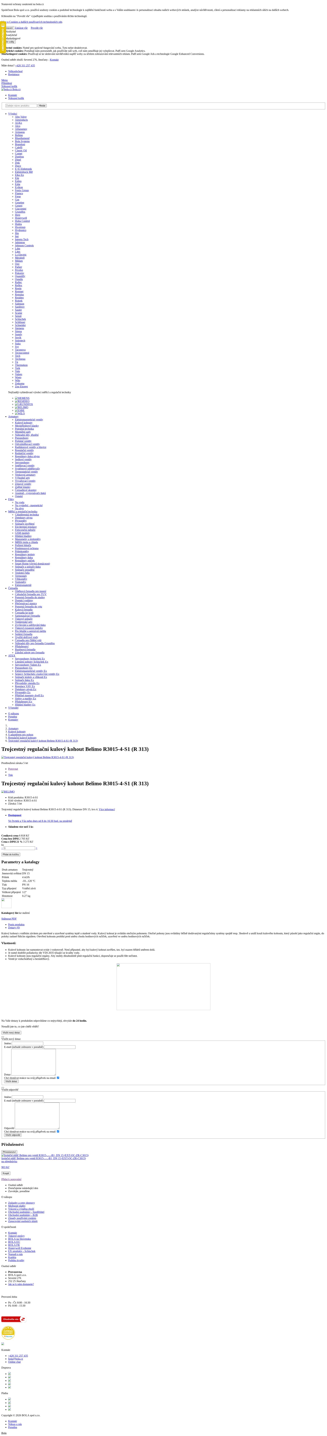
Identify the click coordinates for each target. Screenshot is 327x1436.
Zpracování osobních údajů (22, 1221)
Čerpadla (13, 588)
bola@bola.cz (15, 1358)
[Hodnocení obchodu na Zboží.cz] (14, 1321)
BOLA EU (14, 1241)
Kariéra (12, 1257)
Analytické (11, 35)
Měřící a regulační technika (22, 511)
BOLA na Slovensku (19, 1238)
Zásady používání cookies (22, 1218)
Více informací (107, 809)
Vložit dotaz (11, 1081)
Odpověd (9, 1128)
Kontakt (54, 59)
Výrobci (12, 113)
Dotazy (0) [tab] (14, 927)
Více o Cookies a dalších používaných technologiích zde (31, 21)
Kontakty (13, 719)
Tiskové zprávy (16, 1235)
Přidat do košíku (11, 854)
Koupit (6, 1173)
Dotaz (7, 1074)
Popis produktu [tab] (16, 924)
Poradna (12, 716)
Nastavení (8, 28)
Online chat (14, 1361)
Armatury (13, 416)
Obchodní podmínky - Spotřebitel (26, 1212)
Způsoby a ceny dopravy (21, 1202)
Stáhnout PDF (9, 918)
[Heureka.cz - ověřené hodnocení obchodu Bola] (8, 1338)
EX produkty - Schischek (21, 1251)
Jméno (7, 1043)
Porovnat (13, 768)
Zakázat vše (21, 27)
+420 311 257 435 (25, 65)
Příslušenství (9, 1152)
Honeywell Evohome (19, 1248)
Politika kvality (16, 1260)
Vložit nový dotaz (11, 1032)
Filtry (11, 499)
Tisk (10, 775)
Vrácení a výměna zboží (21, 1208)
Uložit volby (8, 42)
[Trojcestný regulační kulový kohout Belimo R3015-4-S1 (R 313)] (37, 757)
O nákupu (13, 713)
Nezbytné (10, 31)
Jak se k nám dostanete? (21, 1284)
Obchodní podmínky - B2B (23, 1215)
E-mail (7, 1046)
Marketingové (12, 38)
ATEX (11, 655)
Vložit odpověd (12, 1135)
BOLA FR (14, 1245)
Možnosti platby (17, 1205)
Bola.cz (16, 89)
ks (2, 844)
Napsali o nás (15, 1254)
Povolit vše (37, 27)
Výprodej (13, 707)
